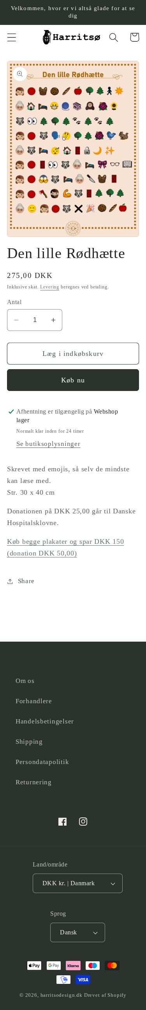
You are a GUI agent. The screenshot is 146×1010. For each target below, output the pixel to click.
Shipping (29, 741)
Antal (14, 302)
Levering (49, 287)
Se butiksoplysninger (48, 444)
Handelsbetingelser (45, 721)
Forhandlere (34, 701)
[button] (12, 37)
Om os (25, 681)
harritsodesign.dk (61, 995)
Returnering (34, 782)
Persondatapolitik (42, 762)
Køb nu (73, 380)
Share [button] (26, 581)
